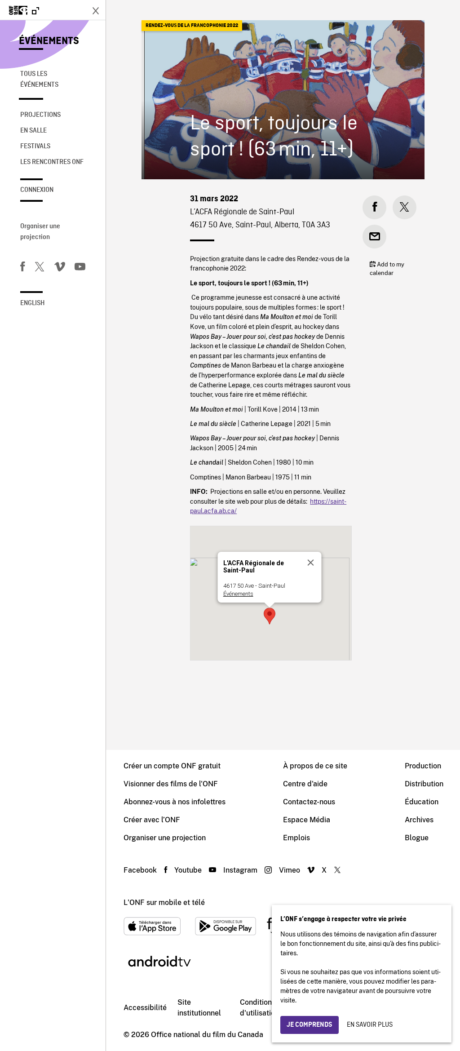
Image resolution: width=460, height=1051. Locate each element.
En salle (33, 130)
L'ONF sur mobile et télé (164, 902)
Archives (419, 820)
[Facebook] (22, 268)
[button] (269, 616)
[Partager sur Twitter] (404, 207)
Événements (49, 41)
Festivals (35, 146)
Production (423, 766)
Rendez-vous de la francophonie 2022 (192, 25)
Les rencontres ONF (52, 162)
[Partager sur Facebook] (374, 207)
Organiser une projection (40, 232)
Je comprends (309, 1025)
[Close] (310, 562)
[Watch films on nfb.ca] (24, 11)
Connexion (36, 190)
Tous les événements (39, 80)
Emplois (296, 838)
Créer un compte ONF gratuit (172, 766)
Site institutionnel (199, 1007)
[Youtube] (80, 268)
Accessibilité (145, 1007)
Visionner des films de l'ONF (171, 784)
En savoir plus (370, 1024)
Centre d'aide (305, 784)
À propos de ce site (315, 766)
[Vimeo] (59, 268)
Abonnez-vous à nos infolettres (175, 802)
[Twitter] (39, 268)
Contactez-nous (309, 802)
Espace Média (306, 820)
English (32, 303)
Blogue (417, 838)
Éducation (421, 802)
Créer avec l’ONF (152, 820)
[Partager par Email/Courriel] (374, 236)
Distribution (424, 784)
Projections (40, 115)
